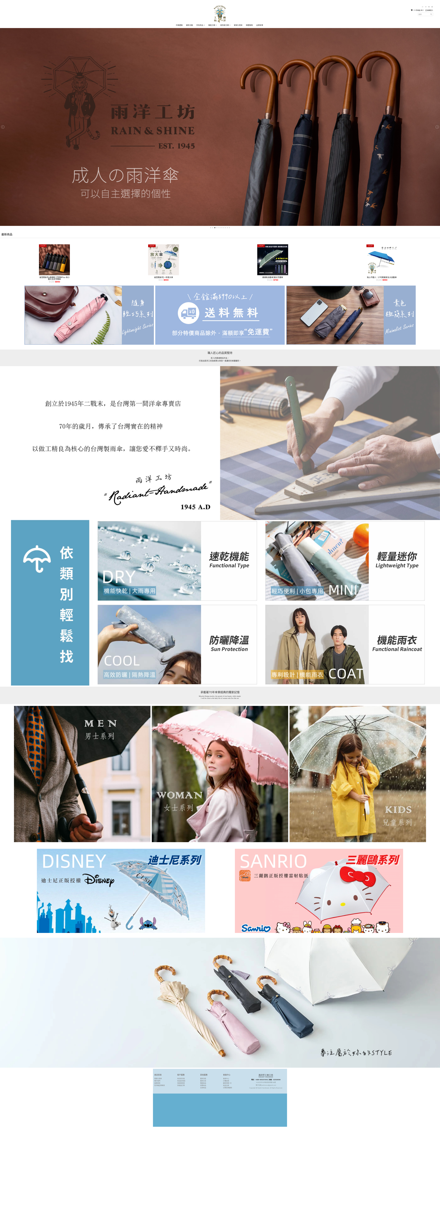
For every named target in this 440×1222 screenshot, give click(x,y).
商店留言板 (181, 1078)
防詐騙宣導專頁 (159, 1085)
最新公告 (203, 1081)
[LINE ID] (432, 6)
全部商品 (203, 1088)
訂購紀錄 (226, 1081)
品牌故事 (259, 25)
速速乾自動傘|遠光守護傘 (272, 277)
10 (229, 227)
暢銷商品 (203, 1083)
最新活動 (189, 25)
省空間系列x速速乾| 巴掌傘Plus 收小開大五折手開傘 (54, 278)
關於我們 (157, 1081)
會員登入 (430, 10)
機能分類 (212, 25)
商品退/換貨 (181, 1081)
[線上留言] (422, 6)
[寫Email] (425, 6)
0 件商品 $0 (419, 10)
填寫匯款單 (181, 1083)
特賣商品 (203, 1085)
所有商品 (200, 25)
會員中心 (226, 1078)
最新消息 (203, 1078)
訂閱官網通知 (227, 1088)
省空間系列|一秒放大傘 (163, 277)
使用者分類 (224, 25)
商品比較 (226, 1085)
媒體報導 (249, 25)
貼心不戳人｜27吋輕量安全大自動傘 (382, 277)
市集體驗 (179, 25)
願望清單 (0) (227, 1083)
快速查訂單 (181, 1085)
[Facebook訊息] (428, 6)
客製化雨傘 (238, 25)
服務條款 (157, 1083)
